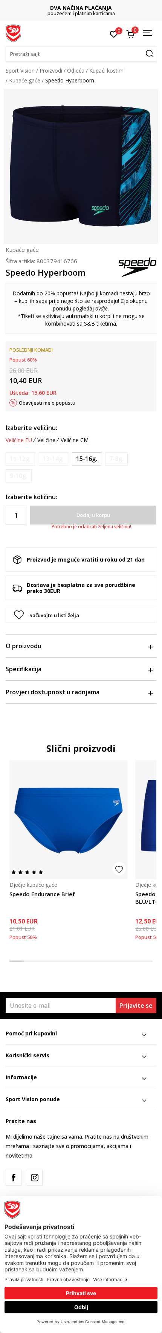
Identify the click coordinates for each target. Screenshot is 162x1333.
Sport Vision (20, 70)
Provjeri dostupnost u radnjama (52, 692)
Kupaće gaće (24, 80)
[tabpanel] (68, 855)
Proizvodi (51, 70)
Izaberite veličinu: (31, 427)
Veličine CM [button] (75, 440)
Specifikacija (23, 669)
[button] (81, 54)
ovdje (101, 308)
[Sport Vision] (13, 33)
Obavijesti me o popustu (47, 402)
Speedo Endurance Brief (42, 894)
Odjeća (75, 70)
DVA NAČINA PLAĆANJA (81, 8)
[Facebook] (13, 1177)
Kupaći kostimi (107, 70)
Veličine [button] (46, 440)
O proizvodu (23, 646)
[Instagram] (34, 1177)
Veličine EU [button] (19, 440)
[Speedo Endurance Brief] (68, 819)
